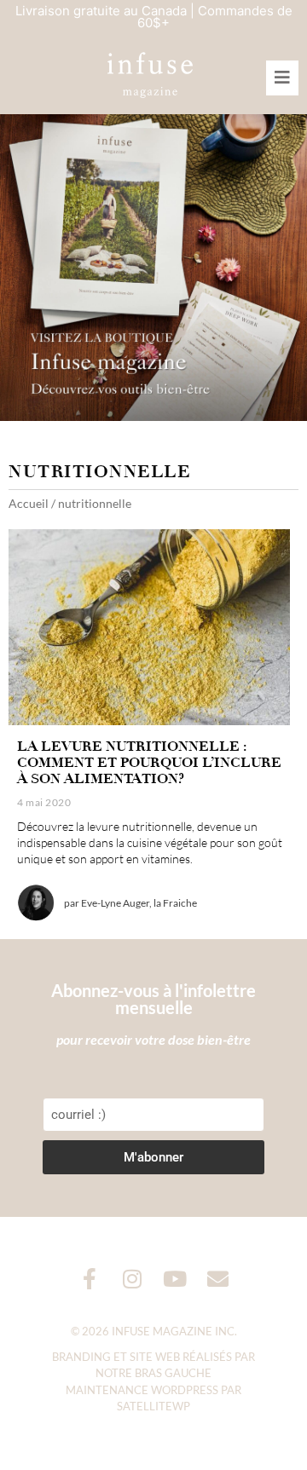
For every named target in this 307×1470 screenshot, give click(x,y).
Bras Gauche (173, 1373)
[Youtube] (175, 1278)
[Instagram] (132, 1278)
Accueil (29, 503)
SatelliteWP (153, 1406)
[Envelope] (218, 1278)
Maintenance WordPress (142, 1390)
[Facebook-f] (90, 1278)
